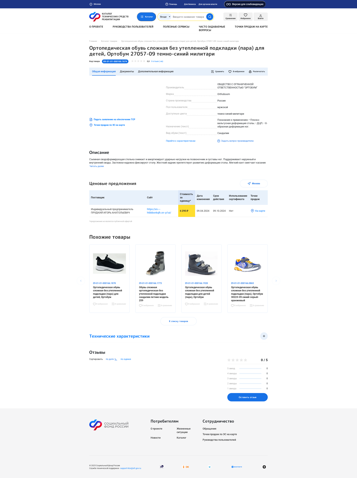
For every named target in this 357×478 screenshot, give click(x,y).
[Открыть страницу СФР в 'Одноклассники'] (185, 466)
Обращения (209, 428)
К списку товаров (178, 321)
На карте (260, 210)
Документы (127, 71)
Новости (156, 437)
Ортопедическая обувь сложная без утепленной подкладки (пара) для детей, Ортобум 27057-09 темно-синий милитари (176, 51)
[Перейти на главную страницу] (108, 16)
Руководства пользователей (133, 26)
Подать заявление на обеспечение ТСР (114, 119)
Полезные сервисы (176, 26)
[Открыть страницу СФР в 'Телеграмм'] (209, 466)
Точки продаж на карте (251, 26)
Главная (93, 41)
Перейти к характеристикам (180, 141)
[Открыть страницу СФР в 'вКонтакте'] (237, 467)
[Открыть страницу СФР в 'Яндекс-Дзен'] (264, 467)
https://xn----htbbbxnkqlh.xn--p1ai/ (159, 211)
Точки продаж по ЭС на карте (109, 125)
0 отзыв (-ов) (157, 61)
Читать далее (97, 166)
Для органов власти (208, 4)
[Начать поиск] (209, 16)
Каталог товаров (109, 41)
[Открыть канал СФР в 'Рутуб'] (161, 466)
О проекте (96, 26)
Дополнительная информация (155, 71)
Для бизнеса (190, 4)
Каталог (181, 437)
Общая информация (104, 71)
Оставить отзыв (247, 397)
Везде (163, 16)
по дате (110, 359)
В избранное (238, 71)
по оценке (126, 359)
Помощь (173, 4)
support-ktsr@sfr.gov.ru (130, 468)
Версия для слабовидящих (247, 4)
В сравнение (120, 304)
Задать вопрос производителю (237, 141)
